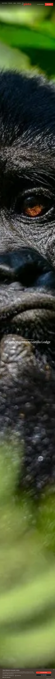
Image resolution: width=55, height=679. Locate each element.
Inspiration (19, 3)
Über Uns (23, 4)
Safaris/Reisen (4, 3)
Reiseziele (10, 3)
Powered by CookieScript (50, 678)
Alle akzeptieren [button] (43, 672)
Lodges (14, 3)
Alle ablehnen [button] (43, 675)
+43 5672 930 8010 (40, 4)
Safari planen (49, 4)
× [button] (53, 669)
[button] (19, 677)
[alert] (27, 674)
